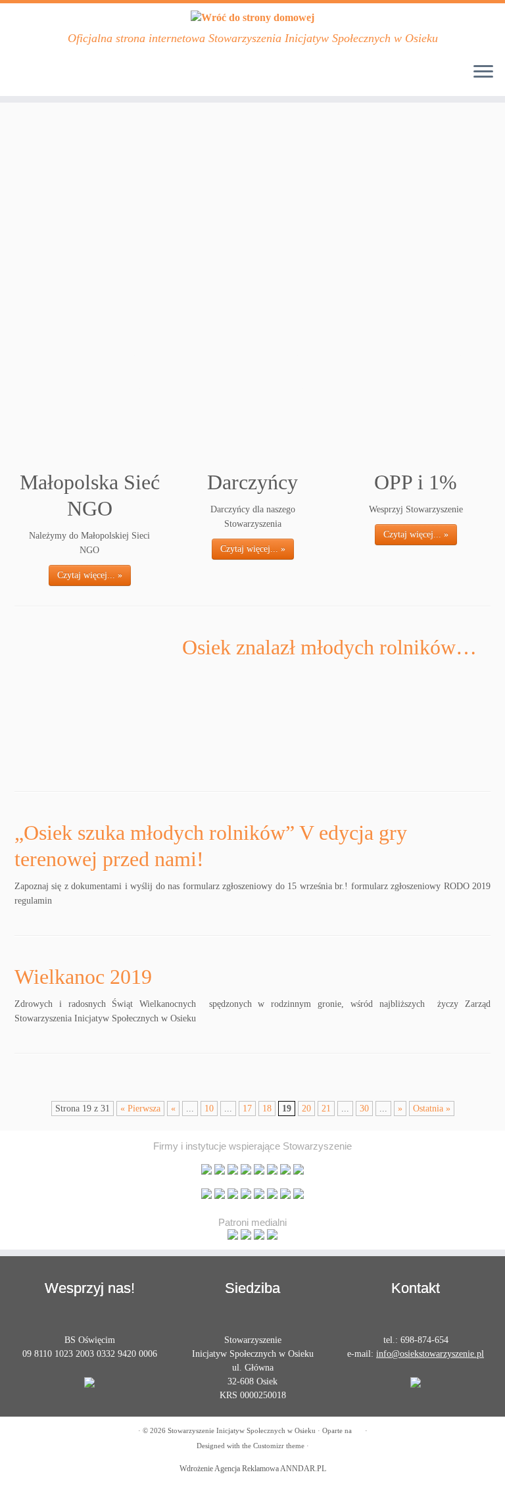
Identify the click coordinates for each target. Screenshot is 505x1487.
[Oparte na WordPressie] (358, 1428)
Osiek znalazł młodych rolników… (329, 647)
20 (306, 1108)
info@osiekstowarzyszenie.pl (430, 1354)
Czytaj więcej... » (89, 575)
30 (364, 1108)
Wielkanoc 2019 (83, 976)
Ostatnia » (431, 1108)
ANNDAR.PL (303, 1468)
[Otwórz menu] (483, 72)
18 (267, 1108)
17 (247, 1108)
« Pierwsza (140, 1108)
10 (209, 1108)
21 (326, 1108)
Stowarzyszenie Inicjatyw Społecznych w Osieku (242, 1430)
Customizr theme (278, 1446)
